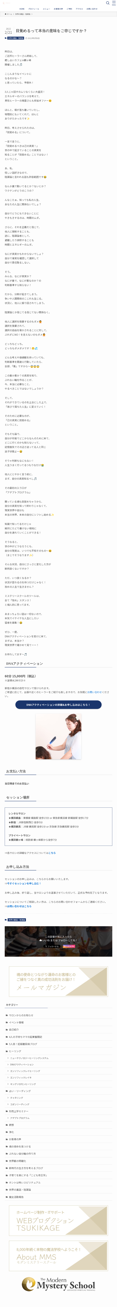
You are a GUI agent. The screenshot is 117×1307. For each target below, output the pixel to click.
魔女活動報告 (16, 1197)
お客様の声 (15, 1139)
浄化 (11, 1132)
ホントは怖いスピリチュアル (25, 1182)
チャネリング (16, 1097)
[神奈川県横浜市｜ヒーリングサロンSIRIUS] (6, 3)
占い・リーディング (20, 1091)
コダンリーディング (19, 1104)
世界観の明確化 (17, 1161)
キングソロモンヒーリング (23, 1084)
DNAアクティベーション (22, 1064)
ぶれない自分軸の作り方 (22, 1153)
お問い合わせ (94, 692)
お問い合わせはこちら (19, 906)
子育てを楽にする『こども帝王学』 (28, 1175)
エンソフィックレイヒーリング (25, 1071)
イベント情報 (16, 1022)
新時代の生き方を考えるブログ (26, 1168)
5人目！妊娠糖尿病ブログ (23, 1044)
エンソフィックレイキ (21, 1077)
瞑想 (11, 1125)
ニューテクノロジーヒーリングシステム (29, 1058)
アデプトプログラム (19, 1118)
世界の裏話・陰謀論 (15, 38)
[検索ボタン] (108, 3)
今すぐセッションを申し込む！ (24, 883)
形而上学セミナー (18, 1111)
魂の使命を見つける (20, 1146)
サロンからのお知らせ (21, 1015)
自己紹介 (14, 1029)
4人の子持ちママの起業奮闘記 (25, 1037)
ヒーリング (15, 1051)
